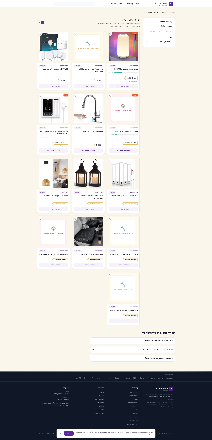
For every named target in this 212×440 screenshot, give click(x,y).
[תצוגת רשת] (42, 22)
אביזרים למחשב (133, 420)
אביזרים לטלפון (134, 396)
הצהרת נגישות (99, 413)
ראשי (138, 4)
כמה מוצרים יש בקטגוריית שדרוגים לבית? (132, 349)
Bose (117, 378)
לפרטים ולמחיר (124, 86)
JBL (134, 378)
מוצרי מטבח (134, 406)
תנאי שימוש (100, 403)
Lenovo (99, 378)
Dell (85, 378)
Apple (160, 378)
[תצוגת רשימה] (39, 22)
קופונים (113, 4)
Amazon (170, 378)
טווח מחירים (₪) (166, 26)
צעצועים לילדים (133, 413)
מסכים (69, 433)
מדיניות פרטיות (99, 399)
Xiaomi (108, 378)
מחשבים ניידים (134, 392)
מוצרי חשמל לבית (133, 403)
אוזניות (136, 399)
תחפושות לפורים (133, 417)
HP (92, 378)
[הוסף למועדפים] (110, 34)
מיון (171, 37)
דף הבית (172, 12)
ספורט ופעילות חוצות (132, 424)
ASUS (78, 378)
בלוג (120, 4)
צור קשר (101, 396)
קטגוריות (130, 4)
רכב (137, 410)
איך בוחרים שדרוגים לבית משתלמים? (132, 341)
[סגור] (61, 433)
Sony (142, 378)
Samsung (151, 378)
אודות (102, 392)
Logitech (126, 378)
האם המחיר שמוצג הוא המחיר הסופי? (132, 358)
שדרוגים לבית (134, 66)
